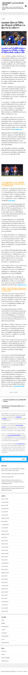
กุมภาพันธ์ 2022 (5, 563)
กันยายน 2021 (4, 579)
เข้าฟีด (2, 654)
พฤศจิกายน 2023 (5, 518)
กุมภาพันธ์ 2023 (5, 524)
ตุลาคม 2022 (4, 537)
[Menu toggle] (25, 6)
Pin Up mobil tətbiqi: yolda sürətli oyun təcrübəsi (12, 473)
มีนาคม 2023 (4, 521)
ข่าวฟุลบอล (4, 632)
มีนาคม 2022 (4, 559)
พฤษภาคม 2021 (4, 592)
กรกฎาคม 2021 (4, 585)
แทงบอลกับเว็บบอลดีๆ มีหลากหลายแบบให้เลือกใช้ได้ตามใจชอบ (14, 400)
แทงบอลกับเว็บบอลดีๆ (19, 386)
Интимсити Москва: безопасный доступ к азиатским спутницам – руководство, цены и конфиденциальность (12, 481)
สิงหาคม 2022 (4, 543)
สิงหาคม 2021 (4, 582)
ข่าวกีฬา (3, 629)
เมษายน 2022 (4, 556)
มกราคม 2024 (4, 511)
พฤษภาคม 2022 (4, 553)
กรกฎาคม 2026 (4, 502)
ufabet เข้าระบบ (22, 285)
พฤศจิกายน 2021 (5, 572)
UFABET (3, 19)
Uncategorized (4, 626)
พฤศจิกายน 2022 (5, 534)
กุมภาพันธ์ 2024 (5, 508)
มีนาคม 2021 (4, 598)
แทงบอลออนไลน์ (5, 642)
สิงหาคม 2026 (4, 498)
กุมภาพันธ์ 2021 (4, 601)
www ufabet (11, 200)
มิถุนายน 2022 (4, 550)
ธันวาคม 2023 (4, 515)
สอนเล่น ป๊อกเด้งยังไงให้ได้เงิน (13, 435)
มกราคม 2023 (4, 527)
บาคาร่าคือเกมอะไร (20, 443)
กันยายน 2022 (4, 540)
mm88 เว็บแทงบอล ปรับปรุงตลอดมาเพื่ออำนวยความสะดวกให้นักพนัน (13, 406)
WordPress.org (4, 661)
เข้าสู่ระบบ (3, 651)
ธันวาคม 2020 (4, 608)
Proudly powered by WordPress (8, 671)
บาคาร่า (3, 639)
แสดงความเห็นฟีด (5, 657)
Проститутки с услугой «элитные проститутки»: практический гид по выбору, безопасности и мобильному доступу (13, 488)
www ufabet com (17, 129)
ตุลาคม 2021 (4, 576)
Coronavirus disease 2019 (7, 476)
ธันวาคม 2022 (4, 531)
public (2, 620)
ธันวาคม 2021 (4, 569)
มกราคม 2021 (4, 604)
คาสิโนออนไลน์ (4, 636)
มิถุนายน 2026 (4, 505)
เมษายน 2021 (4, 595)
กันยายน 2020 (4, 611)
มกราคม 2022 (4, 566)
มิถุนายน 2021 (4, 588)
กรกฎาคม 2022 (4, 547)
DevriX (25, 671)
